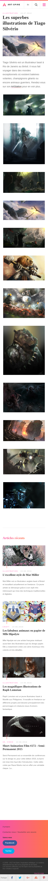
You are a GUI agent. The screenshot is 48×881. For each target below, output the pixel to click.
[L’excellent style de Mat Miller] (24, 556)
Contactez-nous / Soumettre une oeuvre (19, 832)
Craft (6, 627)
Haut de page (39, 873)
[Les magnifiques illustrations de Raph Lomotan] (24, 667)
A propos (6, 827)
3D (4, 742)
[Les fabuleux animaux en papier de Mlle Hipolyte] (24, 611)
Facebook (9, 843)
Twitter (8, 851)
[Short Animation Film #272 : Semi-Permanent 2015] (24, 727)
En (28, 5)
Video (10, 742)
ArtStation (16, 86)
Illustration (10, 13)
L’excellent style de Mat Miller (21, 574)
